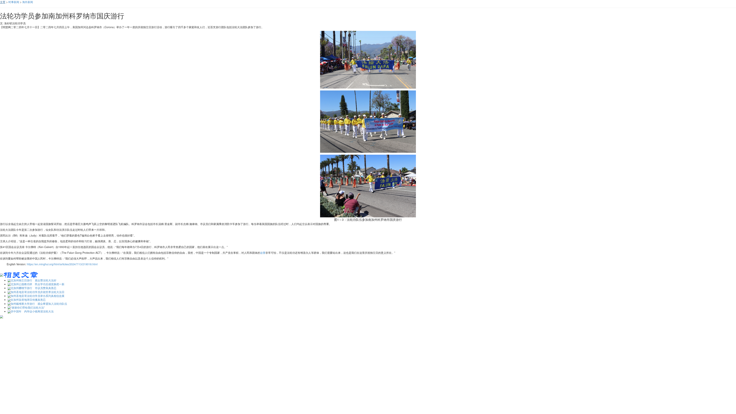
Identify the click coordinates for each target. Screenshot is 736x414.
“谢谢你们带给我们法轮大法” (28, 307)
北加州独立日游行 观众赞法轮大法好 (33, 280)
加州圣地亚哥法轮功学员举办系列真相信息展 (37, 296)
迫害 (262, 253)
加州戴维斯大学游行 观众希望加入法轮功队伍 (39, 304)
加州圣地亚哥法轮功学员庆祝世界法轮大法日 (37, 292)
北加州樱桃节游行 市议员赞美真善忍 (33, 288)
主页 (2, 2)
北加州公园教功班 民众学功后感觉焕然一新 (37, 284)
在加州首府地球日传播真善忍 (28, 299)
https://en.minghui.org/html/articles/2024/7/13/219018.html (62, 264)
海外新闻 (27, 2)
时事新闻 (13, 2)
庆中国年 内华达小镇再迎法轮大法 (32, 311)
